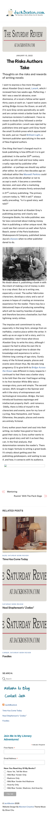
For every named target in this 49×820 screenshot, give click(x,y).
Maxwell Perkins (32, 174)
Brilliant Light (33, 135)
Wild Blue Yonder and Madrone (20, 781)
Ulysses (14, 239)
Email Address (11, 758)
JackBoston (11, 705)
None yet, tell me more (17, 771)
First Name (9, 747)
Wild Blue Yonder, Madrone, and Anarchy (24, 788)
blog (4, 555)
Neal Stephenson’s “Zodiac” (18, 607)
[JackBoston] (23, 15)
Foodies (7, 656)
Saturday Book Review (18, 555)
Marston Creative (26, 807)
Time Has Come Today (15, 559)
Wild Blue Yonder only (16, 775)
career (5, 653)
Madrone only (13, 778)
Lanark (34, 88)
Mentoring (12, 491)
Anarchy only (13, 785)
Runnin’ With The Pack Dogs (28, 496)
